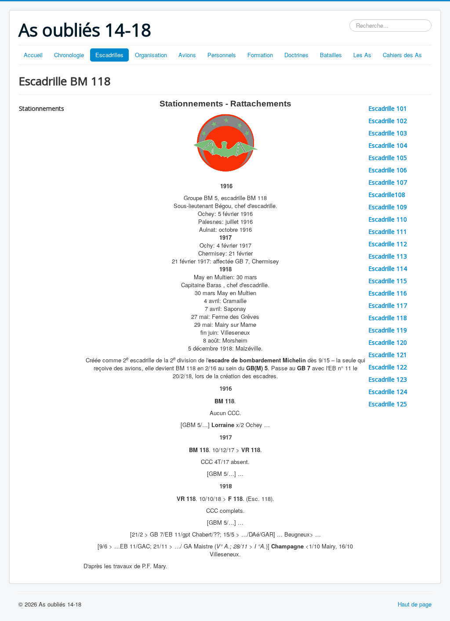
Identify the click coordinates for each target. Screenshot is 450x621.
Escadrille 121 (387, 355)
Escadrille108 (386, 194)
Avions (187, 55)
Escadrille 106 (387, 170)
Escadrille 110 (387, 219)
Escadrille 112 (387, 244)
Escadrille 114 (387, 268)
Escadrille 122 (387, 367)
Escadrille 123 (387, 379)
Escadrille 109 (387, 207)
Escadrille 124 (387, 391)
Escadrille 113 (387, 256)
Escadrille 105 (387, 157)
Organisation (151, 55)
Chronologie (69, 55)
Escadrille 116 (387, 293)
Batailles (331, 55)
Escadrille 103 (387, 133)
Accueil (33, 55)
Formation (260, 55)
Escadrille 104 (387, 145)
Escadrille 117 (387, 305)
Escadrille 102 (387, 121)
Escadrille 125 (387, 404)
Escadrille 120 (387, 342)
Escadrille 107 (387, 182)
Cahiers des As (402, 55)
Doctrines (296, 55)
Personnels (221, 55)
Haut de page (415, 604)
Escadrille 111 (387, 231)
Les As (362, 55)
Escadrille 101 (387, 108)
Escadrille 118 (387, 318)
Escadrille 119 (387, 330)
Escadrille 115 (387, 281)
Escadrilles (109, 55)
